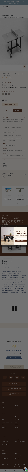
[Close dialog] (26, 227)
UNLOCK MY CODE (20, 240)
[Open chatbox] (25, 469)
